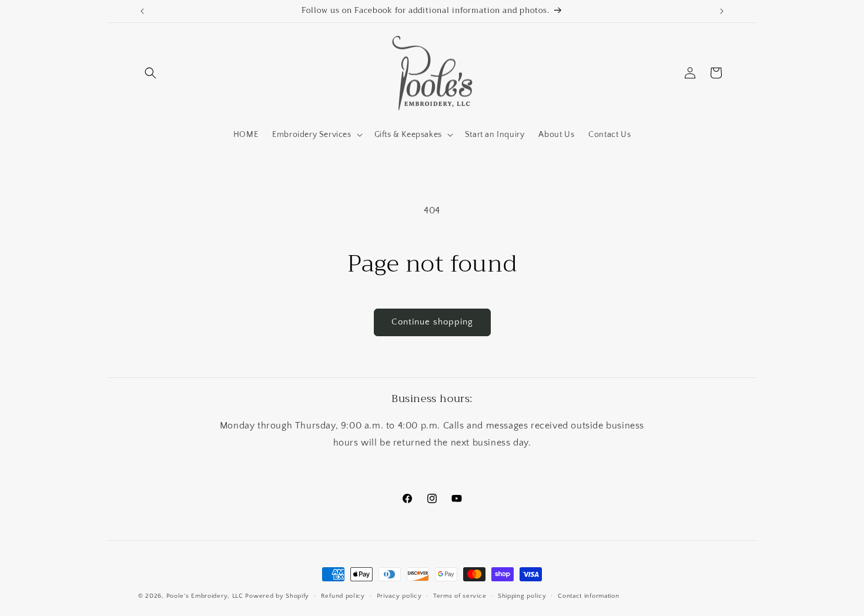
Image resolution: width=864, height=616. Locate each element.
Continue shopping (432, 322)
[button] (150, 73)
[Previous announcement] (142, 11)
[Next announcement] (722, 11)
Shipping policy (522, 596)
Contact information (588, 596)
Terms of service (459, 596)
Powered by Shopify (277, 596)
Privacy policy (399, 596)
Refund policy (343, 596)
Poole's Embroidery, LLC (204, 596)
